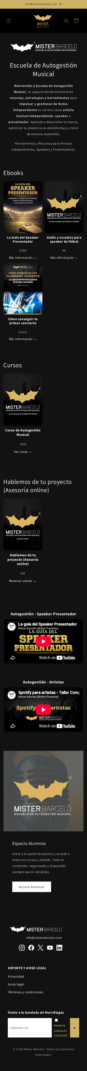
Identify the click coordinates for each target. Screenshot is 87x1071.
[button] (9, 21)
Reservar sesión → (23, 581)
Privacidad (16, 976)
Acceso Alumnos (31, 887)
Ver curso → (23, 451)
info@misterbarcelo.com (44, 937)
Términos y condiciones (25, 992)
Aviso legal (16, 984)
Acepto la (60, 1030)
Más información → (23, 258)
